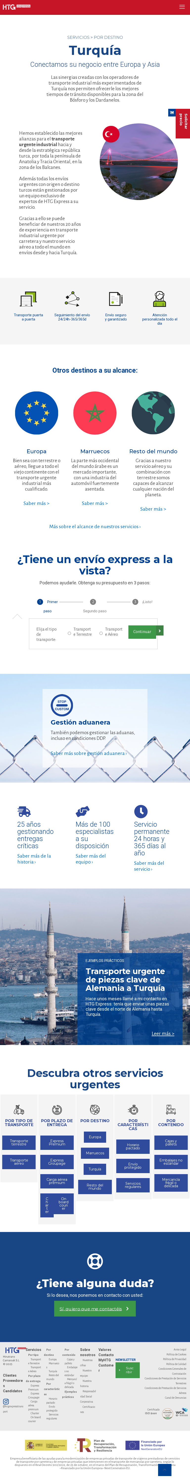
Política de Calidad (176, 1364)
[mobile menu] (182, 7)
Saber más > (36, 503)
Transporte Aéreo (113, 632)
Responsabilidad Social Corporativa (88, 1396)
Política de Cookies (176, 1354)
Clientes (10, 1375)
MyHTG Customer (106, 1365)
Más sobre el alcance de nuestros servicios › (95, 526)
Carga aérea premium (33, 1405)
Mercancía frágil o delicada (71, 1383)
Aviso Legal (180, 1349)
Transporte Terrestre (82, 632)
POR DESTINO (108, 37)
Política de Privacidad (174, 1359)
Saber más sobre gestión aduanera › (89, 753)
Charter (35, 1413)
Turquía (53, 1371)
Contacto (106, 1355)
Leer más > (163, 1033)
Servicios (33, 1350)
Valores (104, 1350)
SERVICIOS (78, 37)
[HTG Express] (16, 7)
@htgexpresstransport (13, 1409)
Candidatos (12, 1391)
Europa (53, 1359)
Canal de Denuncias (175, 1397)
